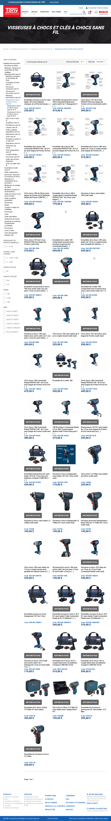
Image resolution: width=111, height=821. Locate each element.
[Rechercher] (84, 12)
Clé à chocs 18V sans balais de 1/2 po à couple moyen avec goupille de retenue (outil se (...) (36, 569)
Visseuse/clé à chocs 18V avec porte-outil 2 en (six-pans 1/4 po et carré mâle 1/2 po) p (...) (65, 569)
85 (7, 271)
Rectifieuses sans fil (13, 125)
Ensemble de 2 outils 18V (63, 380)
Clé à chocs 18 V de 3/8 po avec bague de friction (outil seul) (93, 335)
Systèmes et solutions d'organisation (13, 222)
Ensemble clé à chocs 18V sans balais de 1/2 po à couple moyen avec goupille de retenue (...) (94, 242)
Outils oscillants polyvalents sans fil (13, 131)
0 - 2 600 (10, 262)
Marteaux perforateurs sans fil (13, 97)
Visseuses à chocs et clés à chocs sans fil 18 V (14, 114)
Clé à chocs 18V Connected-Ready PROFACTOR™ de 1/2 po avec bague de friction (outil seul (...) (37, 430)
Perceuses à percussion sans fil (13, 92)
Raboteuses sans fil (13, 134)
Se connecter (92, 8)
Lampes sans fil (12, 127)
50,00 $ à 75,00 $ (12, 320)
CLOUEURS (9, 226)
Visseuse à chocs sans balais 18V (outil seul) (93, 194)
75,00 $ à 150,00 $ (13, 324)
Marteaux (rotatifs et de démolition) (12, 191)
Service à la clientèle (12, 797)
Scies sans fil (11, 137)
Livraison (8, 805)
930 (8, 280)
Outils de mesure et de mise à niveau (13, 195)
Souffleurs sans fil (12, 123)
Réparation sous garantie (34, 799)
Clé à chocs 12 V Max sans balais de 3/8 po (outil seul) (94, 475)
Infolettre (50, 810)
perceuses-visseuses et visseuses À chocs (12, 176)
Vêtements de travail (12, 219)
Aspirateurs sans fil (13, 143)
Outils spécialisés (11, 217)
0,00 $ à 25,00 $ (12, 311)
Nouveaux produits (11, 66)
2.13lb (9, 298)
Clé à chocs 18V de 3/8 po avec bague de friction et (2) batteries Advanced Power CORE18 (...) (37, 195)
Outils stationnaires (12, 172)
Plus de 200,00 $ (12, 332)
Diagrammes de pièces (34, 801)
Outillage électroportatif (19, 49)
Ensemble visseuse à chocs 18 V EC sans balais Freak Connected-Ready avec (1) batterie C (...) (66, 616)
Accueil (5, 49)
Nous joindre (56, 12)
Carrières (70, 796)
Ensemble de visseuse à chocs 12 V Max (36, 755)
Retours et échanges (12, 808)
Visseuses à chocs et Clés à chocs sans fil (13, 102)
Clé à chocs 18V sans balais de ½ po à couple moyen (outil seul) (66, 335)
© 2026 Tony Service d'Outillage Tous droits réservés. (21, 818)
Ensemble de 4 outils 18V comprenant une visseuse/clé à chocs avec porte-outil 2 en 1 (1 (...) (93, 290)
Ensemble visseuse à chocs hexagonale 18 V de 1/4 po (35, 615)
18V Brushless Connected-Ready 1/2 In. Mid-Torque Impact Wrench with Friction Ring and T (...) (66, 430)
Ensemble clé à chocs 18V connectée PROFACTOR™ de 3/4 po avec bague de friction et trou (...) (37, 150)
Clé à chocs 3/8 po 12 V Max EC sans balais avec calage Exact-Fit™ (65, 709)
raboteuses (9, 203)
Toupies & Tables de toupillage (12, 208)
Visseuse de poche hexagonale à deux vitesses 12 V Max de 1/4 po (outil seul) (94, 523)
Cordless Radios (12, 154)
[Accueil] (12, 11)
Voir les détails (54, 2)
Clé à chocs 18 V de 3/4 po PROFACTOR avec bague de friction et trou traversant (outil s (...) (94, 103)
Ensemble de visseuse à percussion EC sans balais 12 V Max (93, 709)
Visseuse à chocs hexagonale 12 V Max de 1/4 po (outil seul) (66, 522)
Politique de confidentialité (14, 803)
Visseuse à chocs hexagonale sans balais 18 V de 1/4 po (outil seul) (65, 476)
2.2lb (8, 302)
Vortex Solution (53, 818)
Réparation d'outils (32, 797)
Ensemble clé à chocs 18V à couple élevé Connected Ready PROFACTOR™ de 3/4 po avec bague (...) (65, 196)
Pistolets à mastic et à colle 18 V (13, 140)
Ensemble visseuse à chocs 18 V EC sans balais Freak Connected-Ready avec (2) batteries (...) (94, 616)
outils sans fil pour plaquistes (12, 160)
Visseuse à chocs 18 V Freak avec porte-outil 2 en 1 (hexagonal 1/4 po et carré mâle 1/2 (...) (37, 664)
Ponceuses (9, 212)
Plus (65, 12)
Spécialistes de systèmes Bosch (33, 804)
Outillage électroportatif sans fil (41, 49)
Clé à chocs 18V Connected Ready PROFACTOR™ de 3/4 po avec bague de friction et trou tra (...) (37, 383)
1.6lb (8, 294)
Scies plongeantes (11, 233)
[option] (37, 84)
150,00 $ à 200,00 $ (13, 328)
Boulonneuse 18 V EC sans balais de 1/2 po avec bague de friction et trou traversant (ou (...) (94, 429)
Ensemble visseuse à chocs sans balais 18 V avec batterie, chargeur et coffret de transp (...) (37, 102)
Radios (7, 205)
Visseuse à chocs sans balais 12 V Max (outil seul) (37, 522)
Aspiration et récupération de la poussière (11, 181)
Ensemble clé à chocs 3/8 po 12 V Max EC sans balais (35, 708)
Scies (7, 214)
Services (34, 12)
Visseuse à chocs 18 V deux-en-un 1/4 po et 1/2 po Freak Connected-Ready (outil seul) (94, 569)
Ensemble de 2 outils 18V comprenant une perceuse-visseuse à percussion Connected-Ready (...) (63, 243)
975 (8, 285)
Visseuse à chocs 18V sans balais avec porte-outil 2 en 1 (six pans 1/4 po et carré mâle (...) (37, 336)
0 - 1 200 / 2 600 (12, 258)
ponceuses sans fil (13, 157)
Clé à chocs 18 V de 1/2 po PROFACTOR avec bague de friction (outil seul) (35, 242)
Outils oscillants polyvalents (10, 199)
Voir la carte (92, 803)
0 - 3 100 (10, 247)
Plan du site (73, 818)
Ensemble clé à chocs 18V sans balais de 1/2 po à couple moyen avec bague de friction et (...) (94, 149)
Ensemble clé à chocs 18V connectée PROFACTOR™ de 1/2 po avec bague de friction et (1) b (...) (66, 150)
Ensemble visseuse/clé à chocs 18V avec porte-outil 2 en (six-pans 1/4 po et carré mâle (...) (36, 289)
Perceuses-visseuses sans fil (12, 88)
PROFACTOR (9, 235)
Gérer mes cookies (101, 818)
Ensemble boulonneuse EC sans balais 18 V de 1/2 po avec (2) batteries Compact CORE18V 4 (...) (37, 477)
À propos (49, 799)
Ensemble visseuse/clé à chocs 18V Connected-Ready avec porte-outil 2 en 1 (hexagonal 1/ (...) (65, 103)
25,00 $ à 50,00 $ (12, 315)
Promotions (44, 12)
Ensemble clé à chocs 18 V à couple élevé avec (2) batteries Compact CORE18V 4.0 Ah (65, 663)
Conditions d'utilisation (12, 801)
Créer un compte (103, 8)
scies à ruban (10, 230)
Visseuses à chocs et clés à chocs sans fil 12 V (14, 108)
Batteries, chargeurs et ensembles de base (13, 69)
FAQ (6, 799)
